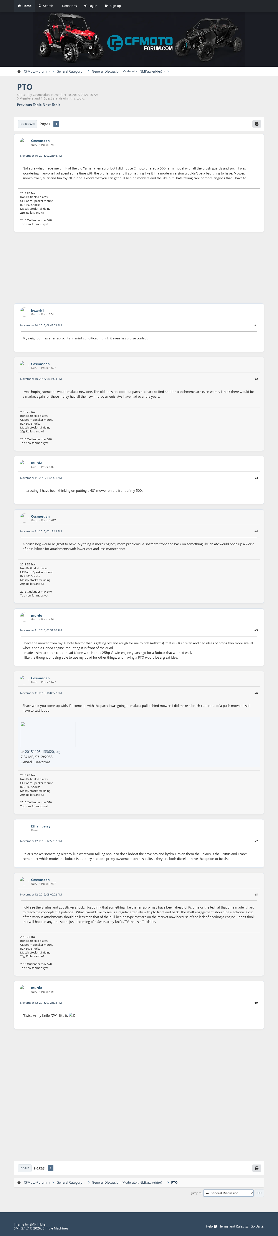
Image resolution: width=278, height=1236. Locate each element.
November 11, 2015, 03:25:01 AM (41, 478)
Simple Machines (55, 1228)
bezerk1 (37, 310)
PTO (25, 86)
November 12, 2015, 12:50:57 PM (41, 841)
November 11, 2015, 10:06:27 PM (41, 693)
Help (210, 1226)
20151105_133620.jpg (42, 751)
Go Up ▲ (257, 1226)
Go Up (24, 1168)
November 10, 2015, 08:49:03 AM (41, 325)
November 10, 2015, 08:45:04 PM (41, 379)
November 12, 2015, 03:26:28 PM (41, 1003)
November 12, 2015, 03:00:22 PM (41, 894)
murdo (36, 463)
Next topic (51, 105)
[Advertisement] (139, 267)
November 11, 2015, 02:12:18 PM (41, 531)
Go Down (27, 124)
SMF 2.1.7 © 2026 (27, 1228)
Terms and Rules (232, 1226)
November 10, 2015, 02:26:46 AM (41, 156)
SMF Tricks (38, 1224)
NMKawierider (150, 71)
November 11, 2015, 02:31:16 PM (41, 630)
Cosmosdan (40, 141)
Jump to (196, 1193)
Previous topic (29, 105)
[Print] (256, 123)
